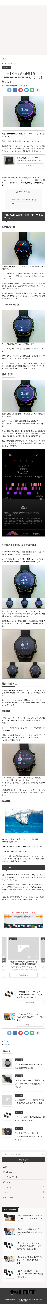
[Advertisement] (23, 30)
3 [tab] (23, 982)
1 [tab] (17, 982)
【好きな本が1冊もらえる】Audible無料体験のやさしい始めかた (29, 1232)
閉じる (28, 192)
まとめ (12, 203)
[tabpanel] (23, 958)
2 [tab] (20, 982)
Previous (4, 960)
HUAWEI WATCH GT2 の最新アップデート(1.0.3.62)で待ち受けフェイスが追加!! (29, 1083)
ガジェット (7, 1041)
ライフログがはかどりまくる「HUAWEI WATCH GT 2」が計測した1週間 (29, 1136)
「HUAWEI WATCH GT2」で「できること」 (23, 200)
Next (43, 960)
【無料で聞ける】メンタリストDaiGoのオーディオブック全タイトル (30, 1218)
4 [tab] (27, 982)
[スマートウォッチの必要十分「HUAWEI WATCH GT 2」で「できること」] (26, 90)
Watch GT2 (7, 1044)
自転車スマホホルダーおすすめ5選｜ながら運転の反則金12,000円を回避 (23, 962)
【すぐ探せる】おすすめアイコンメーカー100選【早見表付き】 (30, 1260)
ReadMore (23, 975)
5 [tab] (30, 982)
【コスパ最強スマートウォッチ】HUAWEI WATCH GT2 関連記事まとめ (30, 1273)
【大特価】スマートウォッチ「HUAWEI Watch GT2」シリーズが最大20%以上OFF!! (30, 1246)
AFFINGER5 (23, 1301)
